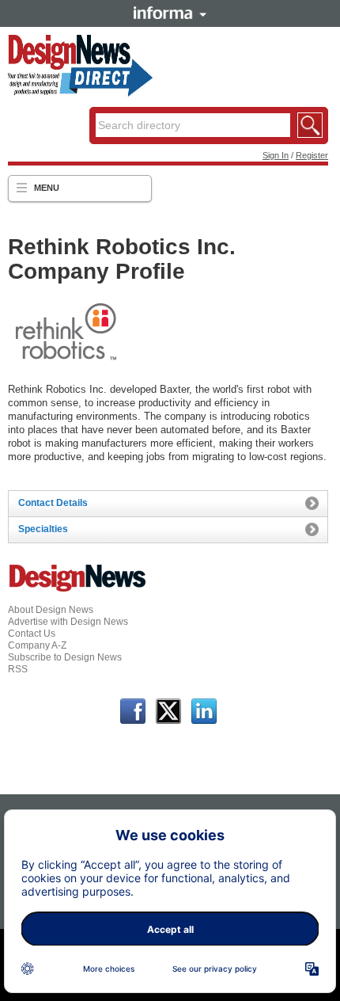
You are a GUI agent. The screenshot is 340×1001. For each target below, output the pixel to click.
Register (312, 155)
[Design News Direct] (80, 93)
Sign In (276, 155)
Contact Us (31, 633)
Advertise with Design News (68, 621)
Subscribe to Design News (65, 657)
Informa (170, 12)
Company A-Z (37, 645)
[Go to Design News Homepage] (77, 590)
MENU (46, 187)
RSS (18, 669)
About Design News (50, 609)
